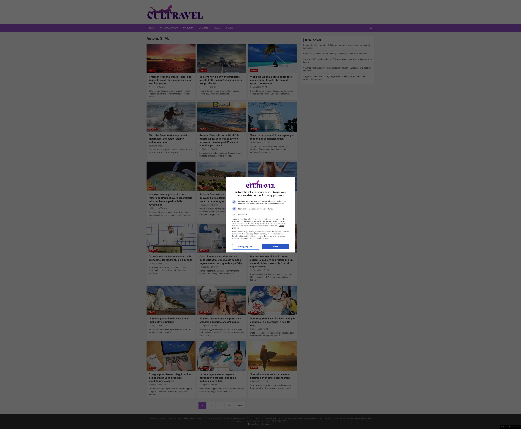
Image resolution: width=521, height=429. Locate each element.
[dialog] (260, 215)
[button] (260, 215)
